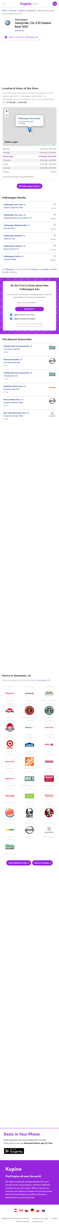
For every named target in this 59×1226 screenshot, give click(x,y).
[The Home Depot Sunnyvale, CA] (29, 762)
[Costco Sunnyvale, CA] (49, 762)
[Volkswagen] (7, 23)
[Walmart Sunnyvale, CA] (29, 728)
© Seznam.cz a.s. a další (48, 145)
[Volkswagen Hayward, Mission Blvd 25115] (29, 247)
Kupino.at (15, 1211)
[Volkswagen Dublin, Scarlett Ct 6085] (29, 258)
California (22, 11)
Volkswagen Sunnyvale (29, 118)
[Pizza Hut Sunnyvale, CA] (9, 711)
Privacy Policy (29, 315)
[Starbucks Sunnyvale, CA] (49, 711)
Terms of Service (22, 1222)
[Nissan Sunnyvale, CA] (29, 830)
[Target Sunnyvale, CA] (9, 745)
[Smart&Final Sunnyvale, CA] (9, 762)
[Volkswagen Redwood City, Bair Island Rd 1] (29, 227)
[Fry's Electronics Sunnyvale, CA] (9, 796)
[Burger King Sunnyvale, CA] (9, 813)
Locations (12, 11)
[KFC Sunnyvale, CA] (49, 813)
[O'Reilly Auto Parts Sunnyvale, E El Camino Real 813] (29, 349)
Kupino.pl (38, 1211)
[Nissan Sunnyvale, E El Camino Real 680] (29, 362)
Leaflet (37, 145)
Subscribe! (29, 309)
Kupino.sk (43, 1211)
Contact (54, 1218)
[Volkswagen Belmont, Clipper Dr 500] (29, 237)
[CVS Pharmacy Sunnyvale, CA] (9, 779)
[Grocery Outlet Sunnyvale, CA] (49, 779)
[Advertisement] (29, 63)
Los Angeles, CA (46, 269)
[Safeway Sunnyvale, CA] (29, 694)
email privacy (37, 324)
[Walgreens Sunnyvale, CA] (9, 694)
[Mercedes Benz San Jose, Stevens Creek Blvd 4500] (29, 416)
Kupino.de (32, 1211)
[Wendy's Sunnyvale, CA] (9, 728)
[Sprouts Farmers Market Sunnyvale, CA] (49, 694)
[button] (21, 37)
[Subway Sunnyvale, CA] (9, 830)
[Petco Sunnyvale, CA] (49, 745)
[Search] (55, 3)
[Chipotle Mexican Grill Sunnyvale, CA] (29, 711)
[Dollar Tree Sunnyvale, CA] (29, 796)
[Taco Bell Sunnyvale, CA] (29, 813)
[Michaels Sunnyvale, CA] (49, 796)
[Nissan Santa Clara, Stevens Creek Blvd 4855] (29, 402)
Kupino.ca (21, 1211)
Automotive (19, 31)
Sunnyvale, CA (44, 680)
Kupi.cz (27, 1211)
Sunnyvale (31, 11)
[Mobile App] (14, 1151)
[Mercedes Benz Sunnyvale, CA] (49, 830)
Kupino (4, 11)
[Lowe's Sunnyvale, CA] (29, 745)
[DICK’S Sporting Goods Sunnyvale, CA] (29, 779)
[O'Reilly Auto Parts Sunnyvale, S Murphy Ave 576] (29, 376)
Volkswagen (9, 269)
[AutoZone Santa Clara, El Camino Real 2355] (29, 389)
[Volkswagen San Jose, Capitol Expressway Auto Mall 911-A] (29, 216)
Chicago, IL (34, 269)
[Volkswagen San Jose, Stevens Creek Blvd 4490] (29, 206)
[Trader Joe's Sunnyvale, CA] (49, 728)
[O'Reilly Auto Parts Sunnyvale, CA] (9, 847)
